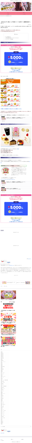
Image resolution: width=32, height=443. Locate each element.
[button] (30, 426)
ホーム (1, 439)
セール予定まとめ (8, 36)
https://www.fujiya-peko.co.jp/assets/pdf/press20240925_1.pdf (8, 179)
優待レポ (12, 439)
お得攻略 (2, 230)
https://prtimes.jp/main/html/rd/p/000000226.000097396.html (7, 146)
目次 (15, 34)
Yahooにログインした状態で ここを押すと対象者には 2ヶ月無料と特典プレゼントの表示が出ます (16, 70)
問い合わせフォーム (11, 265)
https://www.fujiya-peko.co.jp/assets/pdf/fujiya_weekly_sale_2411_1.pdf (9, 106)
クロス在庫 (2, 440)
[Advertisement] (16, 18)
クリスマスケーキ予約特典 (9, 39)
